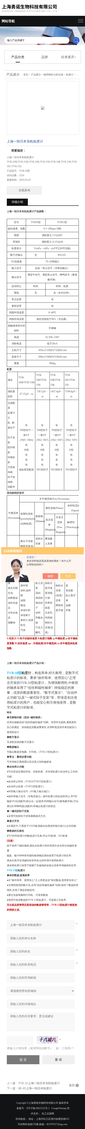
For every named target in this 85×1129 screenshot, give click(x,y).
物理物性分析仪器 (53, 74)
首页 (25, 74)
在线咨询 (24, 190)
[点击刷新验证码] (47, 1039)
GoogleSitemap (58, 1108)
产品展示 (36, 74)
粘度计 (69, 74)
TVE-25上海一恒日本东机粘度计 (39, 1083)
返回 (72, 1085)
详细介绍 (17, 202)
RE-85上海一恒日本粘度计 (35, 1088)
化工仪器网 (48, 1113)
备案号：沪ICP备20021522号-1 (33, 1108)
